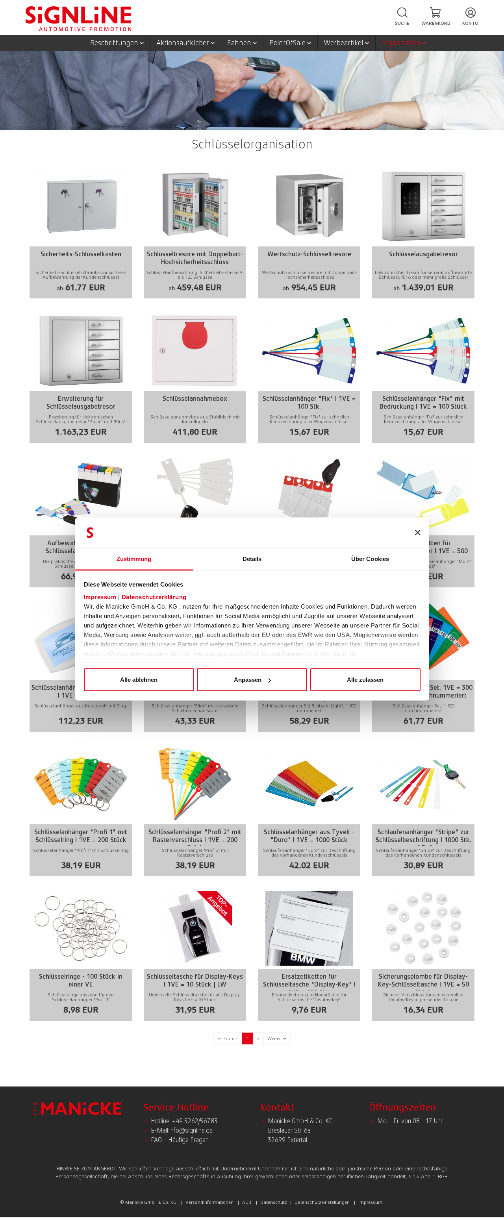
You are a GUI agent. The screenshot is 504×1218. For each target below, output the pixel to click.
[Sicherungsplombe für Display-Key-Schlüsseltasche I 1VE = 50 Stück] (423, 954)
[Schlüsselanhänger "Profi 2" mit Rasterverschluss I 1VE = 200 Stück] (195, 810)
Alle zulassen (365, 679)
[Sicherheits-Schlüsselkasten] (81, 232)
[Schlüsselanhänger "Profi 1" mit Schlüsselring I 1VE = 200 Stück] (81, 810)
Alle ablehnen (139, 679)
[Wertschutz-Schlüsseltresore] (309, 232)
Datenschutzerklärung (154, 596)
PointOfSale (287, 43)
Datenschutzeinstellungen (322, 1202)
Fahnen (239, 43)
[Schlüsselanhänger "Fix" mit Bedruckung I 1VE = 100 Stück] (423, 376)
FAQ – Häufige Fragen (180, 1140)
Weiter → (277, 1038)
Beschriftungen (114, 43)
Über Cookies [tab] (370, 558)
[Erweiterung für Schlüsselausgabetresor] (81, 376)
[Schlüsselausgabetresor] (423, 232)
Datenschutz (273, 1202)
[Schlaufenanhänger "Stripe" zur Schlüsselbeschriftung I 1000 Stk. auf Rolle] (423, 810)
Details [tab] (252, 558)
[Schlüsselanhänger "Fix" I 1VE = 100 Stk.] (309, 376)
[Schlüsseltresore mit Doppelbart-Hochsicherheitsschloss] (195, 232)
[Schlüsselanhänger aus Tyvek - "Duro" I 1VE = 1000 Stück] (309, 810)
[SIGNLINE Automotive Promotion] (78, 18)
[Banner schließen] (418, 532)
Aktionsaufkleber (182, 43)
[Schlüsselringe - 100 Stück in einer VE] (81, 954)
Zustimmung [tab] (134, 558)
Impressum (100, 596)
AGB (247, 1202)
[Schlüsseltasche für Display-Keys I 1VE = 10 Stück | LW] (195, 954)
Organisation (401, 43)
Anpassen (247, 679)
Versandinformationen (209, 1202)
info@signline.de (191, 1130)
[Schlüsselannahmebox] (195, 376)
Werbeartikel (343, 43)
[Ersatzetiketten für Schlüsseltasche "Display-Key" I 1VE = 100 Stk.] (309, 954)
